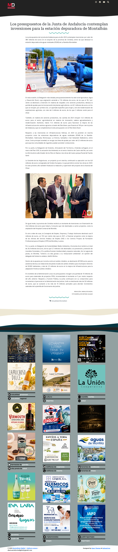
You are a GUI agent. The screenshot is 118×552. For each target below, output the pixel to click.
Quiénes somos (32, 548)
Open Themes (96, 548)
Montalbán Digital (18, 548)
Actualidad (55, 301)
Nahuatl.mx (106, 548)
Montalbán (63, 301)
